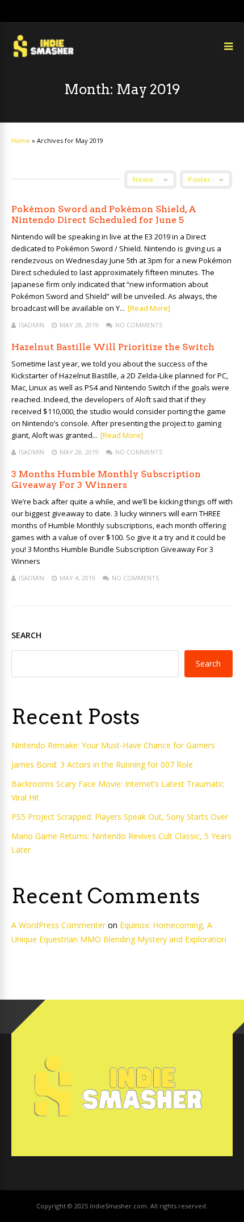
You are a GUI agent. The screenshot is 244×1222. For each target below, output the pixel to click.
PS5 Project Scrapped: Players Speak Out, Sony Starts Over (119, 816)
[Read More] (149, 308)
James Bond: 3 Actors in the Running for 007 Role (102, 764)
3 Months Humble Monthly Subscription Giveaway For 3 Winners (106, 479)
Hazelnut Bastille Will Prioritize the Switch (112, 347)
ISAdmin (31, 325)
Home (20, 140)
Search (26, 635)
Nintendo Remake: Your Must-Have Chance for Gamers (113, 745)
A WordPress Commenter (58, 925)
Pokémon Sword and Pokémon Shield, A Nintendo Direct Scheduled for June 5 (103, 214)
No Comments (138, 325)
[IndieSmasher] (44, 56)
